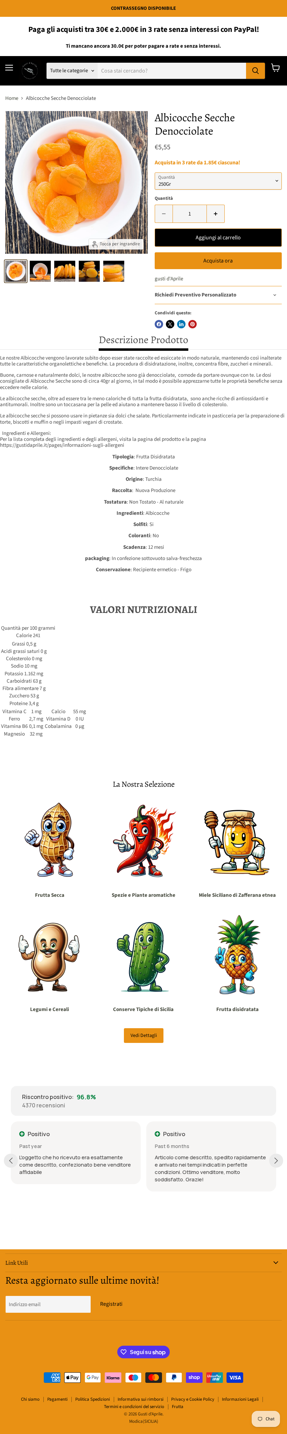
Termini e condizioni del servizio (134, 1407)
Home (11, 98)
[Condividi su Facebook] (159, 324)
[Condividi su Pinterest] (192, 324)
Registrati (111, 1304)
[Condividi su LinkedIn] (181, 324)
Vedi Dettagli (144, 1035)
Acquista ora (218, 261)
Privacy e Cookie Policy (192, 1399)
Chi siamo (30, 1399)
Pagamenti (57, 1399)
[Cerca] (255, 71)
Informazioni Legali (240, 1399)
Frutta (177, 1407)
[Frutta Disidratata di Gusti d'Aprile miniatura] (16, 271)
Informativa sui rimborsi (140, 1399)
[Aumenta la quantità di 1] (216, 214)
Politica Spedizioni (92, 1399)
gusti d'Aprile (169, 278)
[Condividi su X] (170, 324)
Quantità (164, 198)
